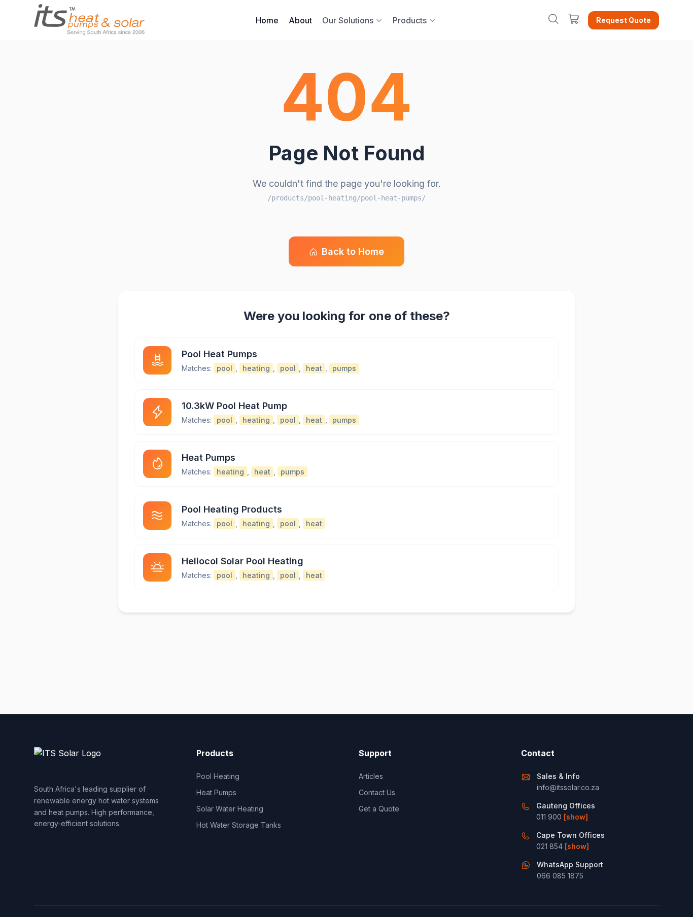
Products (410, 20)
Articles (371, 776)
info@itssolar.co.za (568, 787)
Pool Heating (217, 776)
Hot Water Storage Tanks (238, 825)
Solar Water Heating (229, 808)
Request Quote (623, 20)
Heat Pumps (216, 792)
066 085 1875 (560, 875)
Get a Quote (379, 808)
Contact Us (377, 792)
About (300, 20)
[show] (576, 816)
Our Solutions (347, 20)
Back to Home (353, 251)
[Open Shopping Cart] (574, 20)
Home (267, 20)
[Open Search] (553, 20)
